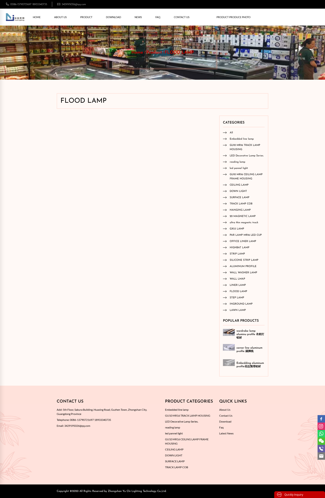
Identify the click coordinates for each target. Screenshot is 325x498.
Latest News (226, 433)
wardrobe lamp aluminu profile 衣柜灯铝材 (250, 334)
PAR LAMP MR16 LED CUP (246, 235)
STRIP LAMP (237, 254)
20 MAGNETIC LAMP (243, 216)
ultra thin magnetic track (244, 222)
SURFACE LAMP (239, 197)
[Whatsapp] (321, 433)
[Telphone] (321, 448)
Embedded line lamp (242, 139)
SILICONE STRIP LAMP (244, 260)
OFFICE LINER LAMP (243, 241)
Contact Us (181, 17)
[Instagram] (321, 426)
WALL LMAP (237, 279)
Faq (157, 17)
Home (37, 17)
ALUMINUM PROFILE (243, 266)
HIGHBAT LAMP (239, 247)
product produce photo (233, 17)
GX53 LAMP (237, 229)
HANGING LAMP (240, 210)
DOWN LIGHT (238, 191)
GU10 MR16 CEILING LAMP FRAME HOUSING (246, 176)
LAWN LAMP (238, 310)
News (138, 17)
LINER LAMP (238, 285)
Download (113, 17)
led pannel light (239, 168)
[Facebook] (321, 419)
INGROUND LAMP (241, 304)
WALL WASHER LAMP (243, 272)
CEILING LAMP (239, 185)
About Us (60, 17)
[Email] (321, 456)
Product (86, 17)
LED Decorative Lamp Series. (247, 155)
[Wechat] (321, 441)
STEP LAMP (237, 297)
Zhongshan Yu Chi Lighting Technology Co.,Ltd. (137, 491)
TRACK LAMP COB (241, 204)
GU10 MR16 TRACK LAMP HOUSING (245, 147)
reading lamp (237, 162)
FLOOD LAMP (179, 52)
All (231, 132)
